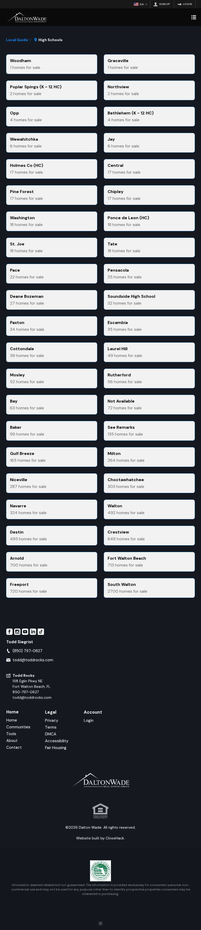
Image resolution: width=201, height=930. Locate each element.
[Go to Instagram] (17, 632)
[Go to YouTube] (25, 632)
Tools (11, 733)
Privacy (51, 720)
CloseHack (115, 838)
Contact (14, 747)
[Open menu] (193, 17)
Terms (51, 727)
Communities (18, 727)
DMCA (50, 734)
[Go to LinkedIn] (33, 632)
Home (12, 712)
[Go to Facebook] (9, 632)
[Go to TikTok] (41, 632)
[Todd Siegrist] (26, 17)
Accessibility (56, 741)
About (12, 740)
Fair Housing (55, 747)
